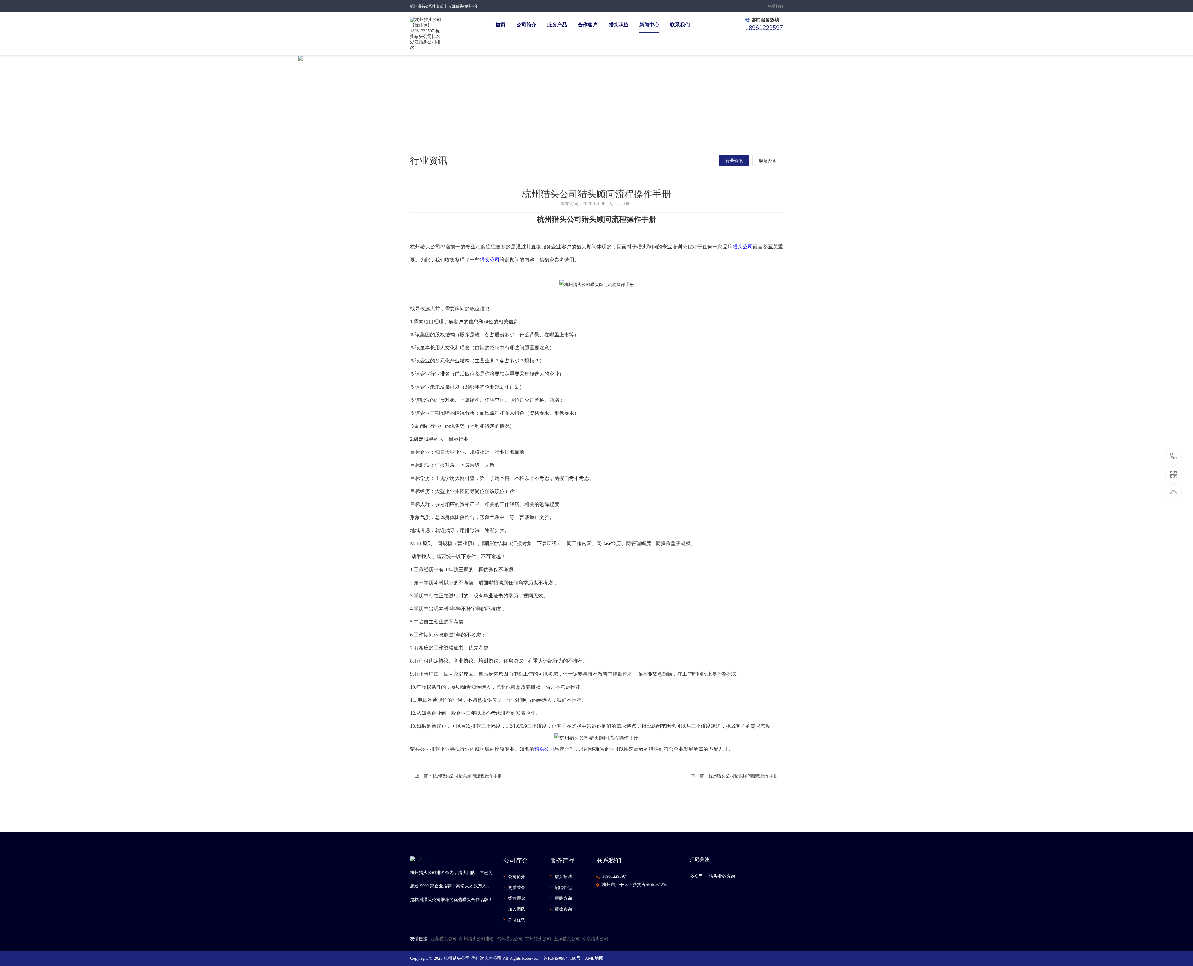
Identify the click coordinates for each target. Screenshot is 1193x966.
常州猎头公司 (538, 938)
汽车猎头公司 (509, 938)
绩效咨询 (563, 909)
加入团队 (516, 909)
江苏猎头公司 (444, 938)
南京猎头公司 (595, 938)
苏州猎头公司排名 (476, 938)
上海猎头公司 (567, 938)
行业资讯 (734, 160)
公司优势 (516, 920)
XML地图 (594, 958)
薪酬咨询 (563, 898)
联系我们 (775, 6)
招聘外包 (563, 887)
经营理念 (516, 898)
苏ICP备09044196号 (562, 958)
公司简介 (516, 876)
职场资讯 (767, 160)
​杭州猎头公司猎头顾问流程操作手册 (467, 776)
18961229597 (614, 876)
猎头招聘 (563, 876)
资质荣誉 (516, 887)
